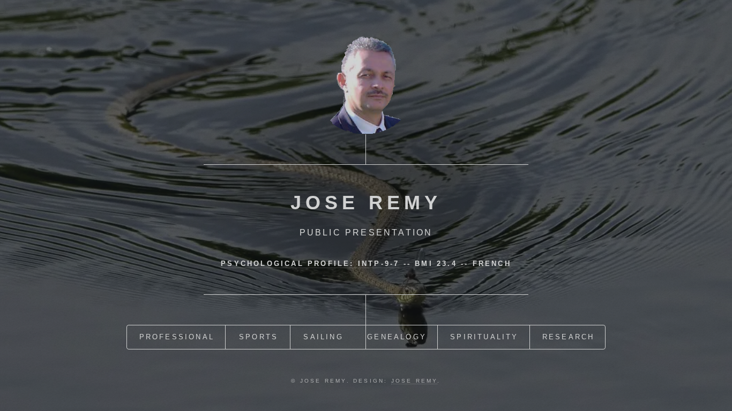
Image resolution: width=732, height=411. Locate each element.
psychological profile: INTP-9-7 (310, 264)
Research (568, 337)
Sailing (323, 337)
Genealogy (397, 337)
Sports (258, 337)
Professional (176, 337)
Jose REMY (414, 381)
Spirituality (484, 337)
